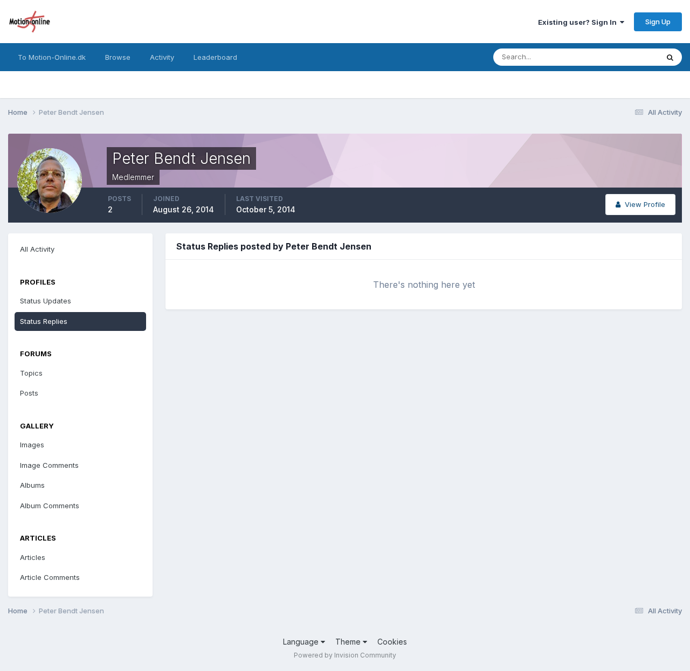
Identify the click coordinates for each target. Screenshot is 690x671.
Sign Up (658, 21)
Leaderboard (215, 57)
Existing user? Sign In (579, 22)
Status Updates (619, 57)
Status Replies (43, 321)
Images (32, 444)
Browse (117, 57)
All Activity (37, 249)
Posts (29, 393)
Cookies (392, 641)
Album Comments (49, 505)
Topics (31, 373)
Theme (349, 641)
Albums (32, 485)
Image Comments (49, 465)
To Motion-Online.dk (52, 57)
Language (302, 641)
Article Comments (50, 577)
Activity (162, 57)
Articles (32, 557)
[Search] (670, 57)
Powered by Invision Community (345, 655)
